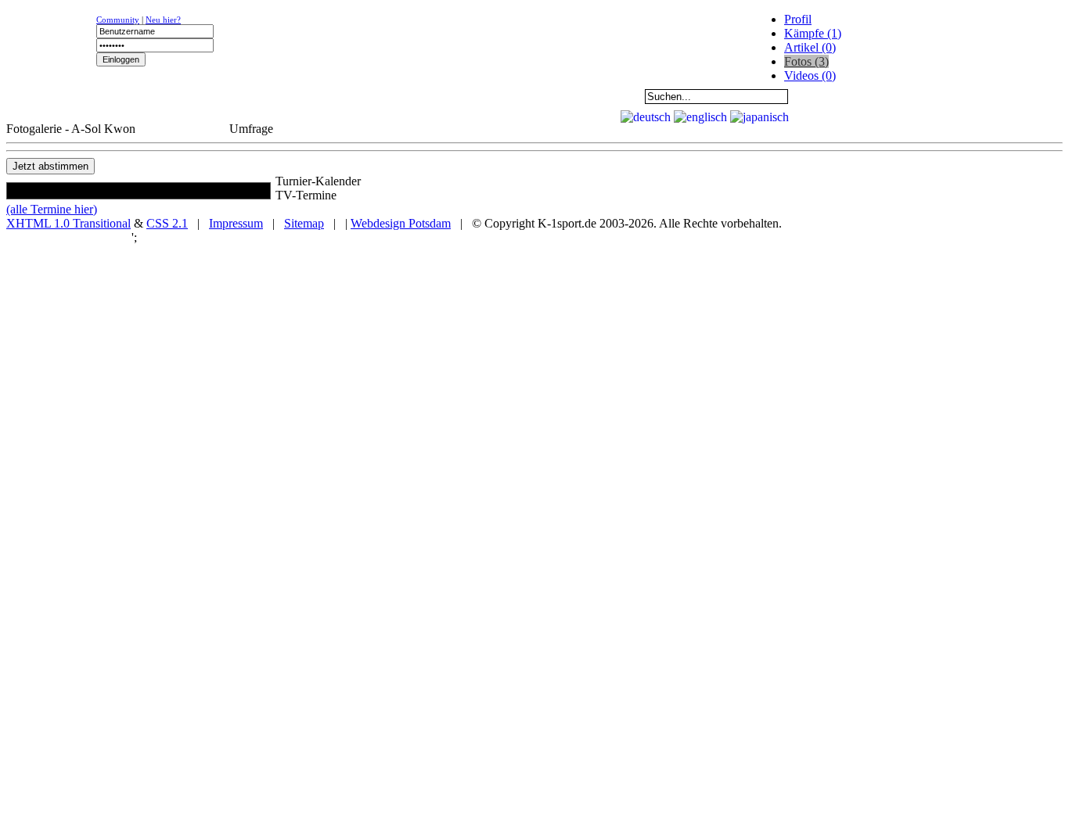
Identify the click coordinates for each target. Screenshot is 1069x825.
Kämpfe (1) (812, 33)
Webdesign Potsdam (401, 223)
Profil (798, 19)
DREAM (349, 96)
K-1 (153, 96)
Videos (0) (810, 75)
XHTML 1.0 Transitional (68, 223)
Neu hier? (163, 19)
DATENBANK (447, 96)
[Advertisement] (197, 114)
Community (117, 19)
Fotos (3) (806, 61)
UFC (250, 96)
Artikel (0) (810, 47)
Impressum (236, 223)
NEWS (55, 96)
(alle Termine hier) (51, 209)
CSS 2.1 (167, 223)
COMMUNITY (544, 96)
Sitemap (304, 223)
